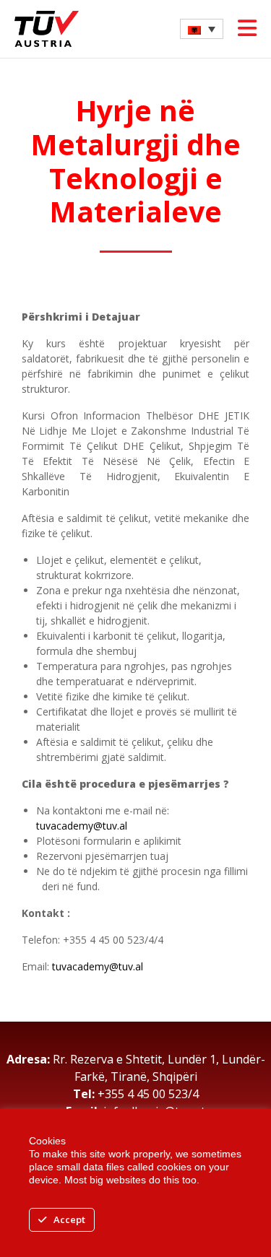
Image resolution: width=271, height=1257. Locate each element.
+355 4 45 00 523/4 (148, 1094)
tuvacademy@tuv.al (81, 825)
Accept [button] (69, 1219)
